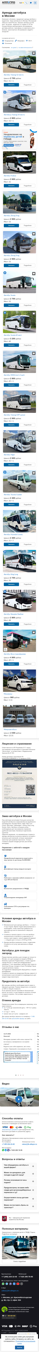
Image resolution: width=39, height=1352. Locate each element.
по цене (13, 47)
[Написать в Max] (8, 1150)
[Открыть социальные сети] (31, 3)
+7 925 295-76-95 (26, 1277)
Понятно (19, 1347)
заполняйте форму (18, 1018)
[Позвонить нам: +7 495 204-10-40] (26, 3)
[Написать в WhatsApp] (3, 1150)
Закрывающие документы (10, 1129)
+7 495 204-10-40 (8, 1144)
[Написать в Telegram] (6, 1150)
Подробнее (28, 85)
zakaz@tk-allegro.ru (29, 1144)
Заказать (11, 85)
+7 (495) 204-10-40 (9, 1277)
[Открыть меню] (35, 3)
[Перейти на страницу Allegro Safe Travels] (5, 1309)
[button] (16, 1075)
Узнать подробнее (19, 1261)
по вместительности (25, 47)
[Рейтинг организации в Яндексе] (22, 3)
